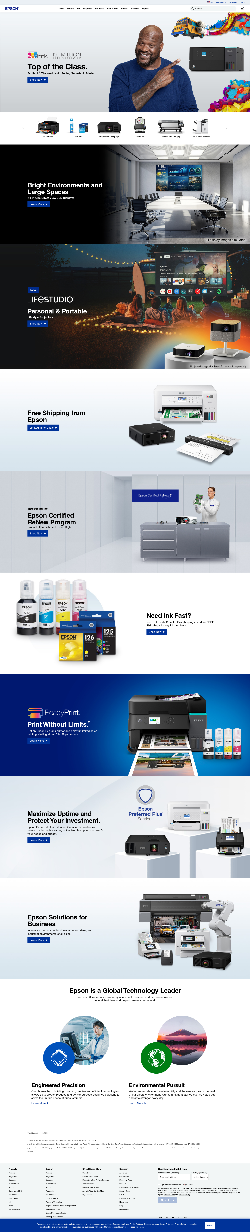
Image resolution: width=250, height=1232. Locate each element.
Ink (10, 1202)
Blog (121, 1206)
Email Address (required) (168, 1173)
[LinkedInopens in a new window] (179, 1218)
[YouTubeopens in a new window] (173, 1218)
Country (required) (199, 1173)
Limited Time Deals (90, 1176)
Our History (124, 1176)
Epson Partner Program (129, 1187)
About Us (123, 1173)
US (212, 2)
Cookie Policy (165, 1224)
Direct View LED (15, 1191)
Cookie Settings (136, 1224)
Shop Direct (87, 1173)
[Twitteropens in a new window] (166, 1218)
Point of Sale (14, 1184)
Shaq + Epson (125, 1191)
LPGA (121, 1195)
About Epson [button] (220, 2)
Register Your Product (91, 1187)
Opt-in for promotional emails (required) (177, 1185)
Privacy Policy (184, 1195)
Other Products (52, 1198)
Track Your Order (89, 1184)
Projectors (13, 1176)
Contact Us (124, 1209)
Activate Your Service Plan (93, 1191)
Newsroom (123, 1202)
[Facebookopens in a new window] (160, 1218)
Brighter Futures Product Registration (61, 1206)
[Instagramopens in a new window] (185, 1218)
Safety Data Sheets (53, 1209)
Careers (122, 1184)
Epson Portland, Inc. (127, 1198)
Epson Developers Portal (56, 1213)
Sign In (243, 2)
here (141, 1227)
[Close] (210, 1225)
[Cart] (242, 8)
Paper (11, 1206)
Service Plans (14, 1209)
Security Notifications (54, 1216)
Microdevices (14, 1195)
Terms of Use (169, 1195)
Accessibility (233, 2)
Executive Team (125, 1180)
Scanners (12, 1180)
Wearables (50, 1191)
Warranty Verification (54, 1202)
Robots (11, 1187)
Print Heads (13, 1198)
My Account (87, 1195)
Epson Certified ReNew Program (95, 1180)
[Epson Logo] (12, 8)
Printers (12, 1173)
